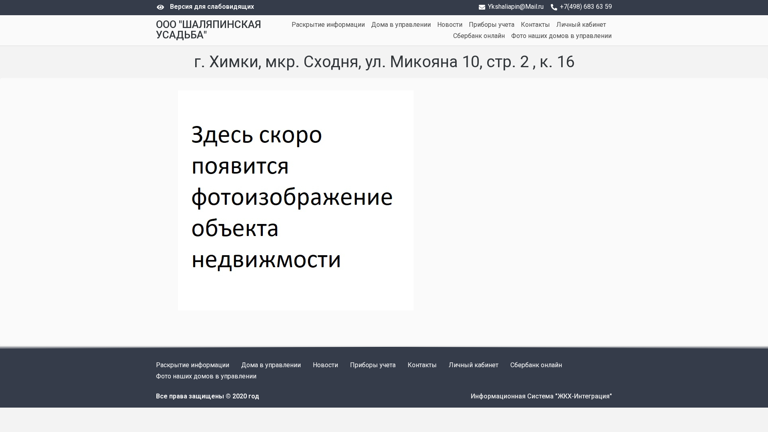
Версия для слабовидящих (212, 6)
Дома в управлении (401, 24)
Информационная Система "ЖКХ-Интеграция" (541, 396)
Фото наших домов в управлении (561, 36)
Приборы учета (491, 24)
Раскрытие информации (328, 24)
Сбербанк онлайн (479, 36)
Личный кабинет (581, 24)
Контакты (535, 24)
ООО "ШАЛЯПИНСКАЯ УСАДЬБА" (208, 29)
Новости (449, 24)
